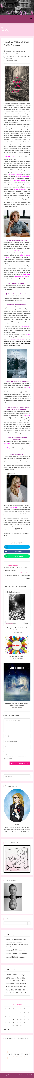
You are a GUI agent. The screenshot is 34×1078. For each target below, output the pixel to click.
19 (5, 1022)
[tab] (11, 934)
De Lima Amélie (22, 533)
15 (17, 1019)
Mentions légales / (26, 1075)
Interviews (9, 58)
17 (24, 1019)
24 (24, 1022)
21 (13, 1022)
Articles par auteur (11, 970)
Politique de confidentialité (17, 1076)
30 (20, 1026)
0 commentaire (11, 61)
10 (24, 1016)
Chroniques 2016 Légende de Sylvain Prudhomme (17, 629)
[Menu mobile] (31, 19)
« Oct (5, 1029)
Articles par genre (10, 934)
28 (13, 1026)
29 (17, 1026)
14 (13, 1019)
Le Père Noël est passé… (17, 656)
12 (5, 1019)
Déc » (8, 1029)
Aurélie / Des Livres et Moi (14, 51)
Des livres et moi (11, 56)
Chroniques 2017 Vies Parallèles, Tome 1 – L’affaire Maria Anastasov (17, 704)
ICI (12, 524)
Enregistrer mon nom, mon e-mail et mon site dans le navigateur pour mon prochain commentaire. (17, 756)
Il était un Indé (25, 56)
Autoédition (14, 533)
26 (5, 1026)
